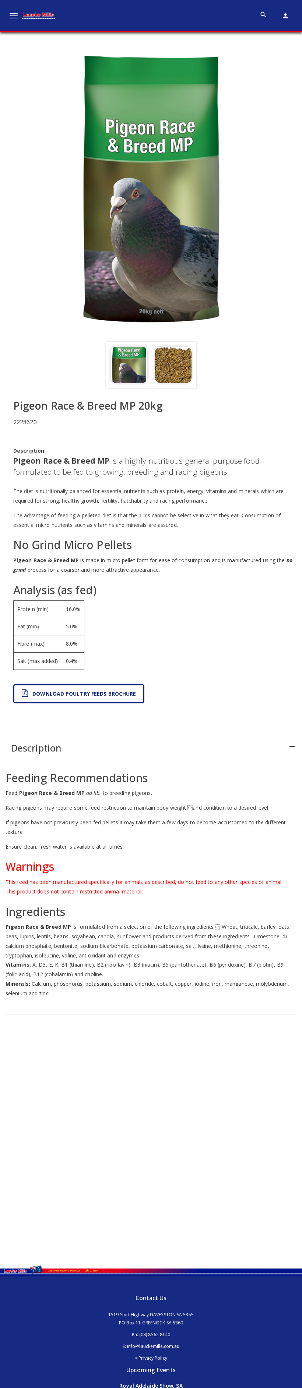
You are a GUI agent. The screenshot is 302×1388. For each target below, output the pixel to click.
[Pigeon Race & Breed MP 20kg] (151, 187)
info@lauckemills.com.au (153, 1346)
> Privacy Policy (151, 1358)
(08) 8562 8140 (154, 1334)
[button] (151, 747)
